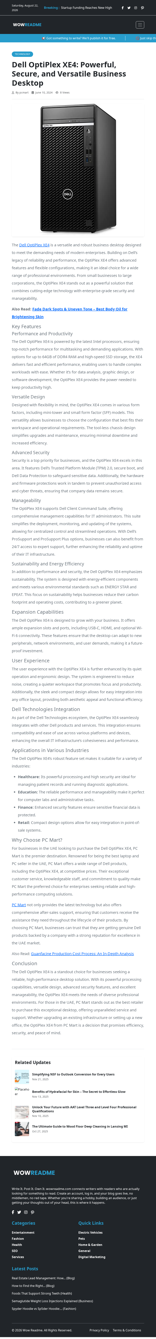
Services (18, 1257)
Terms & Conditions (127, 1330)
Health (17, 1245)
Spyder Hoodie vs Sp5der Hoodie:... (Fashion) (44, 1309)
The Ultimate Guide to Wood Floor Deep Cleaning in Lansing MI (80, 1126)
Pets (81, 1239)
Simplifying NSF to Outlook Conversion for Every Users (73, 1074)
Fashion (18, 1239)
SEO (15, 1251)
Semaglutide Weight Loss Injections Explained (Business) (52, 1301)
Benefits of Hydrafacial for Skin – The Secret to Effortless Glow (79, 1092)
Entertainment (23, 1232)
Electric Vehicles (90, 1232)
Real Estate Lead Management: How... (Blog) (43, 1278)
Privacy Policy (100, 1330)
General (84, 1251)
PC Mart (19, 904)
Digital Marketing (91, 1257)
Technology (22, 54)
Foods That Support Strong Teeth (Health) (42, 1293)
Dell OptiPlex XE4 (34, 244)
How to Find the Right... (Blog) (33, 1286)
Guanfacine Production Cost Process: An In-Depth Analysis (82, 953)
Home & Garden (90, 1245)
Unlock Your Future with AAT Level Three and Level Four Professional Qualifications (84, 1109)
